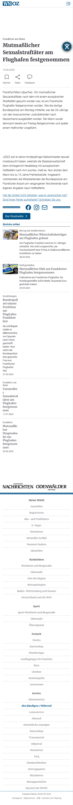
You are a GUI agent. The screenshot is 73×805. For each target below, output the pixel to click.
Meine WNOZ (36, 500)
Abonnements (36, 699)
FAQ (36, 756)
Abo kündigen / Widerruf (37, 705)
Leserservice (36, 712)
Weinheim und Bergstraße (36, 565)
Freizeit (36, 634)
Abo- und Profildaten (36, 519)
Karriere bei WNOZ (36, 788)
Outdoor (36, 671)
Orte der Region (37, 578)
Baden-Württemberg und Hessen (36, 591)
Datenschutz (29, 798)
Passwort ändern (36, 544)
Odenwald (36, 572)
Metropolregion (36, 584)
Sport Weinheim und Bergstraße (36, 612)
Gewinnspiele (37, 678)
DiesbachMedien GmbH (36, 794)
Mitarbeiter (36, 775)
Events (37, 640)
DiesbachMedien (36, 762)
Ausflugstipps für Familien (36, 659)
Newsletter (36, 531)
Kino (36, 665)
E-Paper (36, 525)
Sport (36, 606)
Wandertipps (36, 652)
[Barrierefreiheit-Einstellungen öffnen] (66, 46)
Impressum (17, 798)
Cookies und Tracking (51, 798)
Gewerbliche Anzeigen (36, 724)
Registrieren (36, 512)
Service (36, 693)
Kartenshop (36, 646)
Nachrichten (36, 559)
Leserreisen (36, 684)
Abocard (36, 718)
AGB (38, 798)
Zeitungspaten (36, 769)
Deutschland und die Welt (36, 597)
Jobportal (36, 743)
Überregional (36, 625)
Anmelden (36, 506)
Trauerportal (36, 737)
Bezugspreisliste (36, 781)
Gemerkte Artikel (36, 538)
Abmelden (37, 550)
